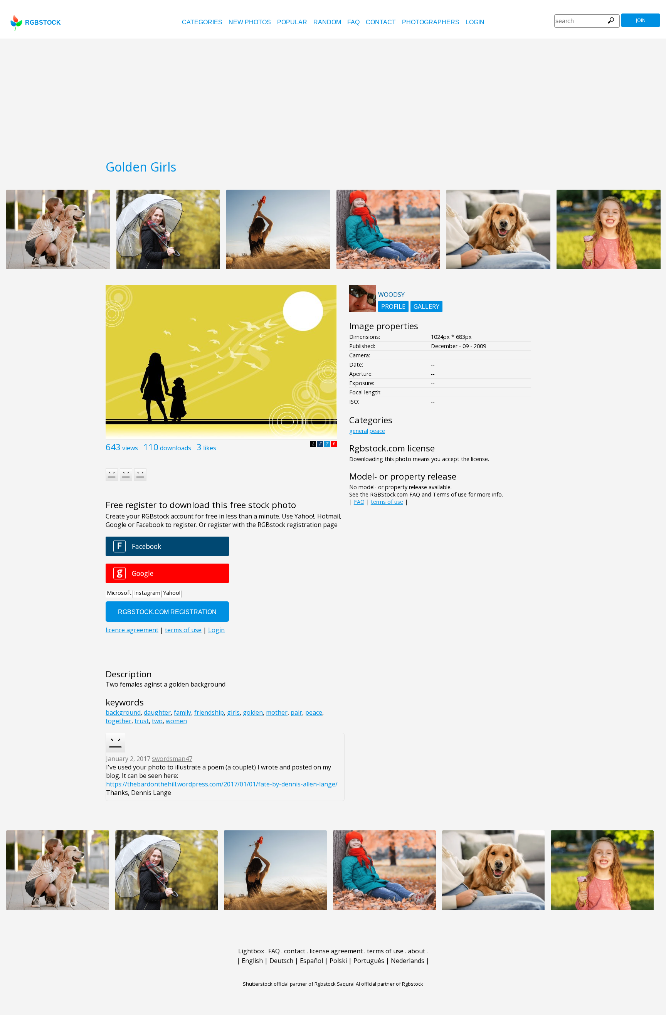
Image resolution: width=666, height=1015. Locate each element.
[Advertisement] (333, 96)
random (327, 22)
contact (381, 22)
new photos (250, 22)
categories (202, 22)
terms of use (387, 501)
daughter (157, 712)
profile (393, 306)
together (118, 721)
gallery (426, 306)
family (182, 712)
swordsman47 (172, 758)
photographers (430, 22)
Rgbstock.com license (392, 448)
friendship (209, 712)
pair (296, 712)
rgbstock (43, 22)
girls (233, 712)
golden (253, 712)
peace (313, 712)
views (130, 448)
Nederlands (407, 960)
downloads (175, 448)
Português (368, 960)
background (123, 712)
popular (292, 22)
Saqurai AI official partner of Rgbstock (380, 983)
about (416, 951)
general (358, 430)
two (157, 721)
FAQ (353, 22)
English (252, 960)
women (176, 721)
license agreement (336, 951)
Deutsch (281, 960)
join (641, 20)
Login (475, 22)
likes (209, 448)
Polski (338, 960)
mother (277, 712)
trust (142, 721)
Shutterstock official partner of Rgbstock (289, 983)
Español (311, 960)
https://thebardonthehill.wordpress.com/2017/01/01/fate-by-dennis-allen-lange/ (222, 784)
